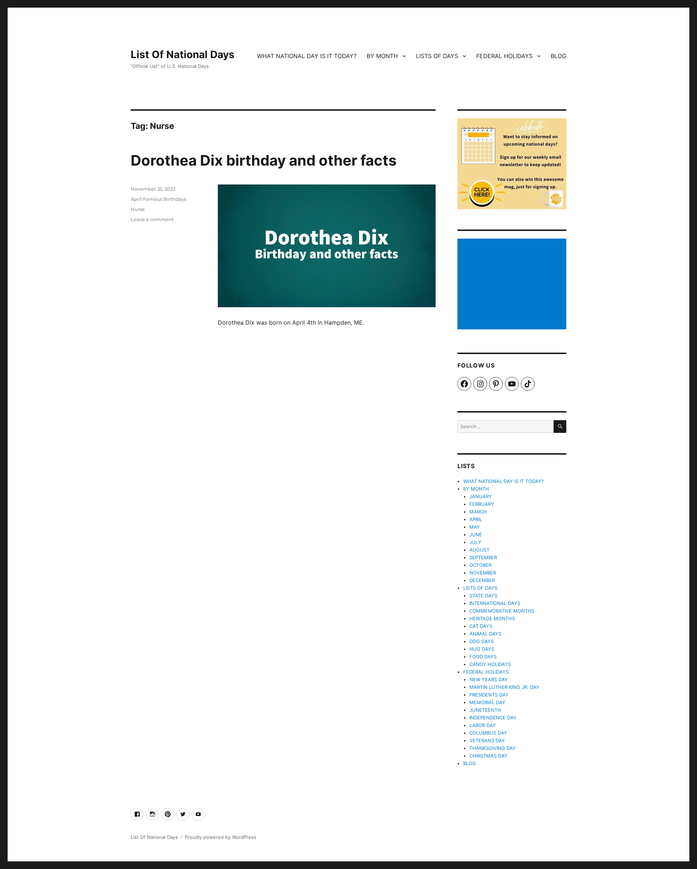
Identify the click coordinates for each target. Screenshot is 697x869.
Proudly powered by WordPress (220, 837)
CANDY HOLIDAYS (490, 664)
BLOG (558, 56)
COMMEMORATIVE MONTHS (501, 611)
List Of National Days (183, 54)
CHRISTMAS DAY (488, 756)
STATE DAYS (483, 595)
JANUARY (480, 496)
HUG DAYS (481, 649)
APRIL (475, 519)
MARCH (478, 512)
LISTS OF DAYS (437, 56)
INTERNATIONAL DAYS (494, 603)
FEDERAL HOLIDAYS (504, 56)
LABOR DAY (482, 725)
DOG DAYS (481, 641)
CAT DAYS (480, 626)
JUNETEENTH (485, 710)
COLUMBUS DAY (488, 733)
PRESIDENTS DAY (489, 695)
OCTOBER (480, 565)
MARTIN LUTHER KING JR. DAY (504, 687)
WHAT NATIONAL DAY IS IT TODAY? (306, 56)
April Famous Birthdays (158, 199)
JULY (475, 542)
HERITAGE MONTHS (492, 618)
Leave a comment (152, 219)
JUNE (475, 534)
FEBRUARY (481, 504)
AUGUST (479, 550)
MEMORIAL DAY (487, 702)
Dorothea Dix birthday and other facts (263, 160)
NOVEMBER (482, 573)
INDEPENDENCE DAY (493, 717)
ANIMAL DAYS (485, 634)
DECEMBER (482, 580)
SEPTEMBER (483, 557)
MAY (474, 527)
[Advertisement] (512, 284)
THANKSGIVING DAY (492, 748)
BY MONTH (382, 56)
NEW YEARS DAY (488, 679)
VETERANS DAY (487, 740)
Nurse (138, 209)
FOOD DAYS (483, 656)
